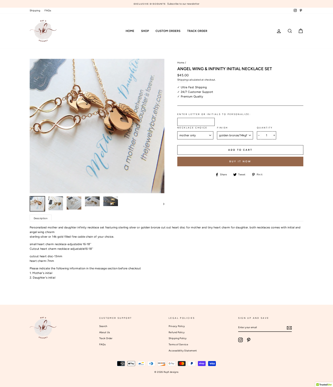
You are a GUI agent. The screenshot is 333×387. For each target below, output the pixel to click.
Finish (222, 127)
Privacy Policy (177, 326)
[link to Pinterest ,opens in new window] (248, 340)
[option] (166, 4)
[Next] (162, 203)
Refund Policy (177, 332)
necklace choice (192, 127)
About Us (104, 332)
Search (103, 326)
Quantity (265, 127)
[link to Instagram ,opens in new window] (240, 340)
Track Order (197, 31)
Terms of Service (178, 344)
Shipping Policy (178, 338)
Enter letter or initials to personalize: (214, 114)
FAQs (48, 10)
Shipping (35, 10)
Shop (145, 31)
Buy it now (240, 161)
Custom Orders (168, 31)
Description (40, 218)
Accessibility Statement (183, 350)
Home (130, 31)
